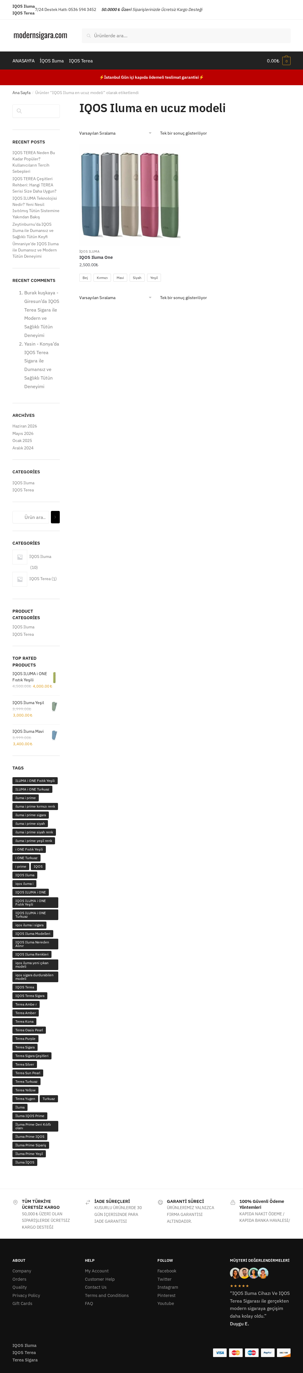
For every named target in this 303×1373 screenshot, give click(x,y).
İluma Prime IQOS (29, 1136)
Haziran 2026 (24, 426)
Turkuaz (49, 1098)
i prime (20, 866)
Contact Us (96, 1287)
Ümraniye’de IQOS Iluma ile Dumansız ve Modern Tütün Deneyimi (35, 250)
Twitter (164, 1279)
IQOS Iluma (23, 482)
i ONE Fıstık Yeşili (29, 849)
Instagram (167, 1287)
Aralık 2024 (22, 448)
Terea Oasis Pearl (29, 1030)
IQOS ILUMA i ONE (30, 892)
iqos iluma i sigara (29, 925)
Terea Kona (24, 1021)
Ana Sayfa (21, 92)
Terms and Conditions (107, 1295)
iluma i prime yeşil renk (33, 840)
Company (21, 1271)
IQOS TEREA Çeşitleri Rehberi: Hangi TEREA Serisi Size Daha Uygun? (34, 185)
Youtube (165, 1303)
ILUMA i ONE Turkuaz (32, 789)
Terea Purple (25, 1038)
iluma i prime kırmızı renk (35, 806)
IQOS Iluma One (96, 257)
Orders (19, 1279)
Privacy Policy (26, 1295)
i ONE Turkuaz (26, 858)
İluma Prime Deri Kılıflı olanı (33, 1126)
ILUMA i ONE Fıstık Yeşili (35, 780)
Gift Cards (22, 1303)
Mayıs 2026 (22, 433)
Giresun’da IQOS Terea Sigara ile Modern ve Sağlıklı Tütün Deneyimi (41, 318)
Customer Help (100, 1279)
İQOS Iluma (89, 251)
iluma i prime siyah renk (34, 832)
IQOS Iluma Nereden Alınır (32, 944)
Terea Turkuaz (26, 1081)
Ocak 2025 (22, 440)
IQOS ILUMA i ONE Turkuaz (30, 915)
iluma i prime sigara (30, 815)
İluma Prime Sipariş (30, 1145)
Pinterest (166, 1295)
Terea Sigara (25, 1047)
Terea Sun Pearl (27, 1073)
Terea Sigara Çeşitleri (32, 1055)
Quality (19, 1287)
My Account (97, 1271)
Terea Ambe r (26, 1004)
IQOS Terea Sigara (29, 995)
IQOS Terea (23, 490)
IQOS (38, 866)
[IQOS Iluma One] (129, 195)
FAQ (89, 1303)
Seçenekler (130, 288)
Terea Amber (25, 1013)
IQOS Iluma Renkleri (32, 954)
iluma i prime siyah (30, 823)
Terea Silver (24, 1064)
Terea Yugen (25, 1098)
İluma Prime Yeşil (29, 1153)
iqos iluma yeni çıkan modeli (32, 965)
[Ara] (55, 517)
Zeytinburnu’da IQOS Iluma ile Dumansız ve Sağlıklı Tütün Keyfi (33, 230)
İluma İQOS (24, 1162)
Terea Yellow (25, 1090)
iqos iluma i (24, 883)
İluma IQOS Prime (29, 1116)
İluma (20, 1107)
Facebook (166, 1271)
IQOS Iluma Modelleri (32, 933)
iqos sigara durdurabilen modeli (34, 977)
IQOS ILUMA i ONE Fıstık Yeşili (30, 902)
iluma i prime (25, 798)
